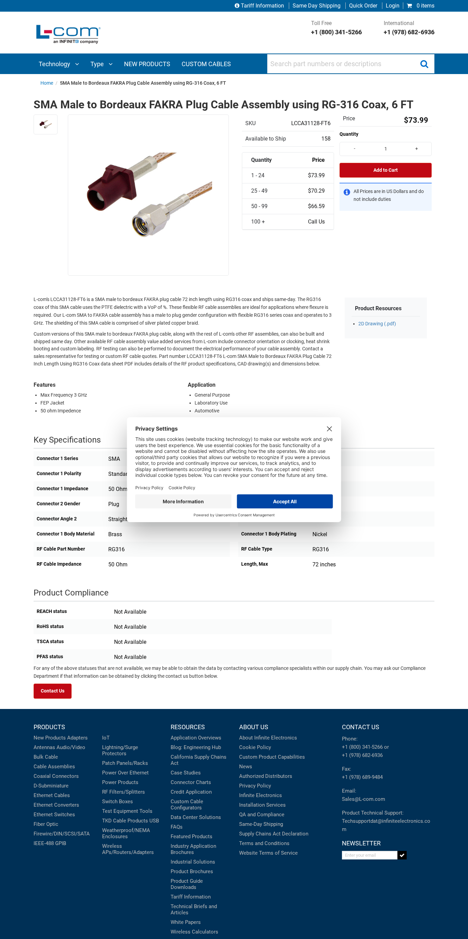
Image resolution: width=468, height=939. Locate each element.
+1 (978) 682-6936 (362, 755)
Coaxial (42, 776)
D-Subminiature (51, 786)
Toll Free (336, 28)
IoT (106, 738)
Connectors (65, 776)
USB (154, 821)
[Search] (424, 63)
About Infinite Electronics (268, 738)
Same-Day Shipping (261, 824)
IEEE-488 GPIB (50, 843)
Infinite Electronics (260, 795)
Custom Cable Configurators (187, 804)
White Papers (186, 922)
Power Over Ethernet (125, 773)
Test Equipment (120, 811)
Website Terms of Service (268, 853)
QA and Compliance (261, 814)
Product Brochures (192, 871)
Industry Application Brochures (193, 849)
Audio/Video (71, 747)
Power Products (120, 782)
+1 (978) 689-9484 (362, 777)
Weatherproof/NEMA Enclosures (126, 833)
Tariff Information (262, 5)
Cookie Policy (255, 747)
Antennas (44, 747)
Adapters (77, 738)
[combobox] (350, 63)
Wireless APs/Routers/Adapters (128, 849)
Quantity (349, 134)
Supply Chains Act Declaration (273, 834)
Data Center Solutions (196, 817)
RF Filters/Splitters (123, 792)
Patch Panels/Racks (125, 763)
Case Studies (186, 773)
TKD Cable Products (125, 821)
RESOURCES (188, 727)
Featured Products (191, 836)
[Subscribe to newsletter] (402, 855)
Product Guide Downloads (187, 884)
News (245, 766)
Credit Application (191, 792)
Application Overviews (196, 738)
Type (97, 64)
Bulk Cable (46, 757)
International (409, 28)
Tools (145, 811)
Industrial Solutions (193, 862)
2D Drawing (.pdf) (377, 324)
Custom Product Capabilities (272, 757)
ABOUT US (253, 727)
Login (392, 5)
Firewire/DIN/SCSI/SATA (62, 834)
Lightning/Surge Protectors (120, 750)
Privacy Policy (255, 786)
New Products (50, 738)
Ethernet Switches (54, 814)
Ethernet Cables (52, 795)
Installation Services (262, 805)
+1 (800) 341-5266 (362, 747)
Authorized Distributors (265, 776)
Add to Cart (385, 170)
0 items (424, 5)
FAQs (177, 827)
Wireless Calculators (194, 932)
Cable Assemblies (54, 766)
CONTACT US (360, 727)
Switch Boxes (117, 801)
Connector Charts (191, 782)
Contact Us (52, 691)
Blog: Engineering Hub (196, 747)
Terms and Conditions (264, 843)
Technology (55, 64)
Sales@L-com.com (363, 799)
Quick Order (363, 5)
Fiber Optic (46, 824)
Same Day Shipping (317, 5)
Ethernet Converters (56, 805)
